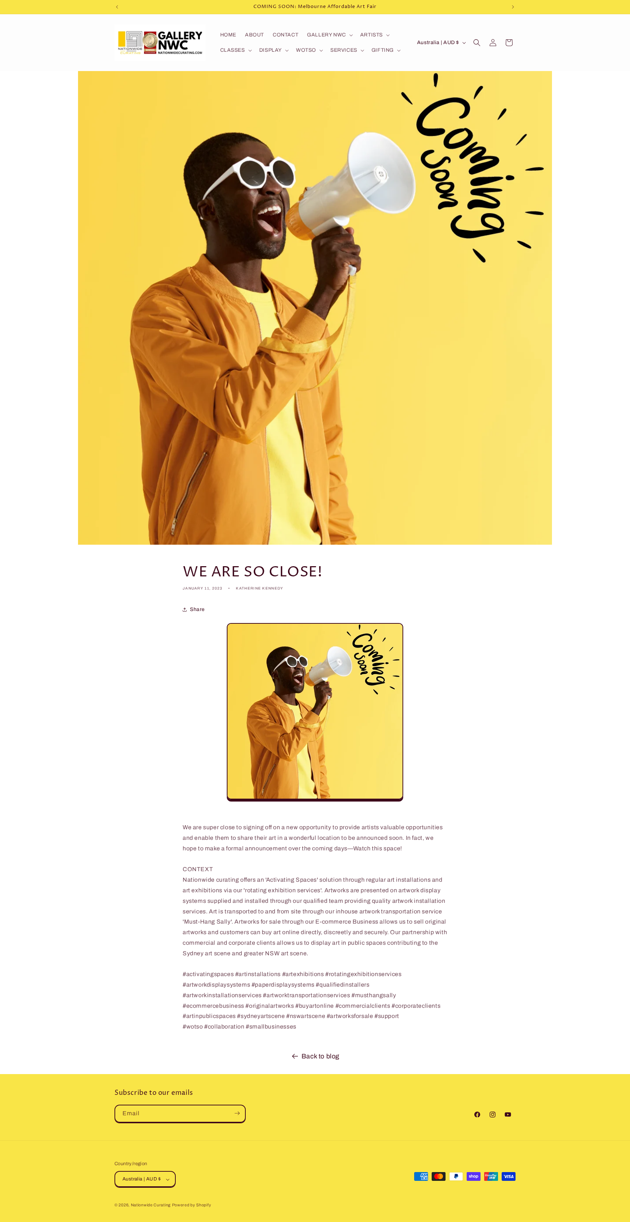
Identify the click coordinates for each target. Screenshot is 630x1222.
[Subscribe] (237, 1113)
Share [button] (197, 609)
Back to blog (320, 1056)
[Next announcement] (513, 7)
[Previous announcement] (117, 7)
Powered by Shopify (191, 1205)
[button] (329, 35)
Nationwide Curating (151, 1205)
